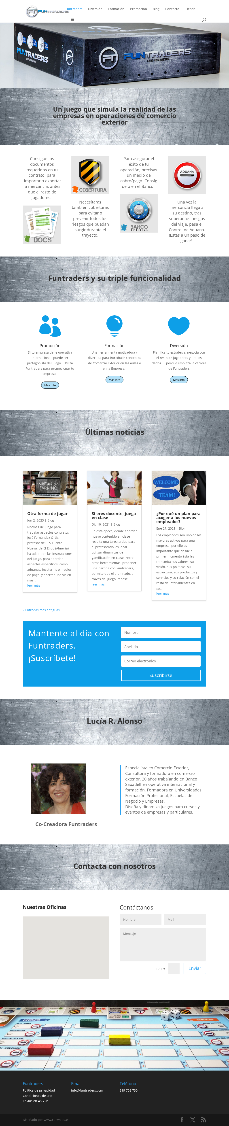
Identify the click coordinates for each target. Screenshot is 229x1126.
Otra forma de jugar (47, 513)
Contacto (172, 9)
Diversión (95, 9)
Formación (116, 9)
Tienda (190, 9)
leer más (33, 585)
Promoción (138, 9)
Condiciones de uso (37, 1096)
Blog (156, 9)
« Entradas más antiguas (41, 610)
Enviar (195, 968)
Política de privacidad (39, 1090)
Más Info (50, 385)
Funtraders (74, 9)
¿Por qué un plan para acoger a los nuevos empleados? (178, 517)
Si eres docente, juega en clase (114, 515)
